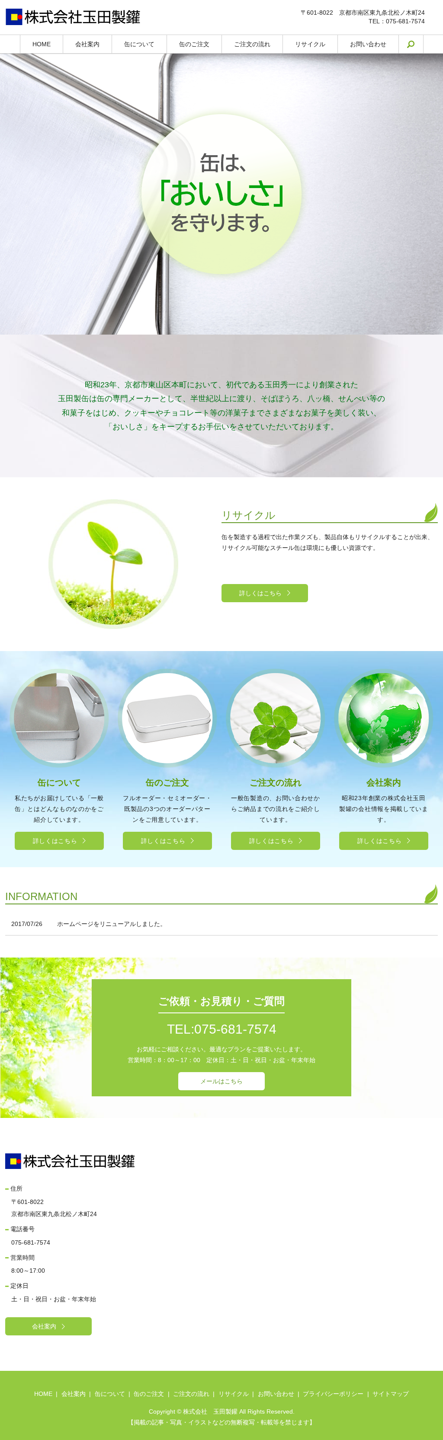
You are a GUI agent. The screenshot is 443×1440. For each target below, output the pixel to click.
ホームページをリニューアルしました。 (111, 923)
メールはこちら (221, 1081)
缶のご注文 (194, 44)
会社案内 (87, 44)
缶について (139, 44)
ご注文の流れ (252, 44)
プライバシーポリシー (333, 1393)
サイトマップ (390, 1393)
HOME (41, 44)
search (417, 44)
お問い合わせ (368, 44)
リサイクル (310, 44)
